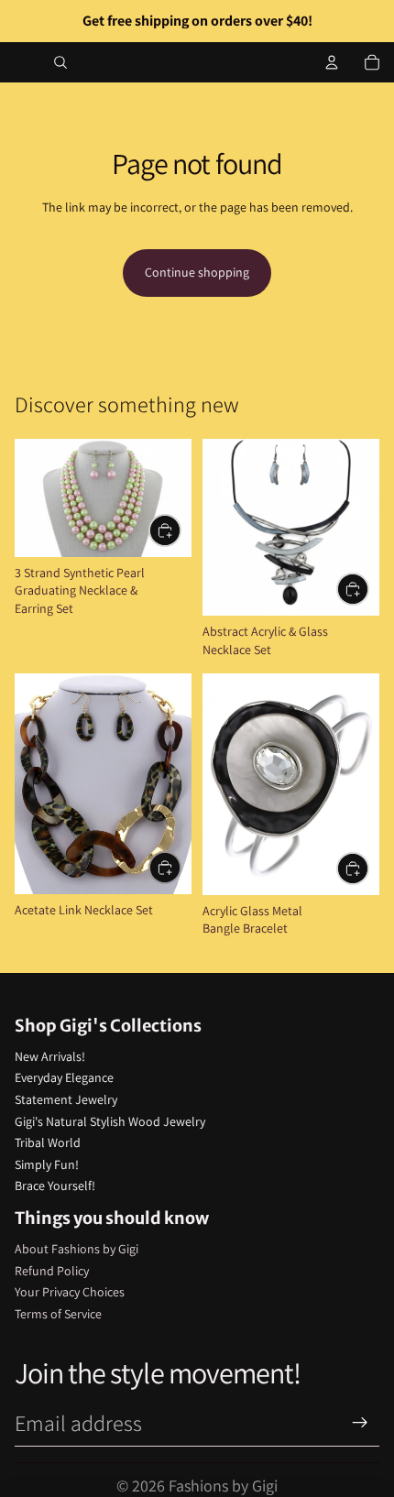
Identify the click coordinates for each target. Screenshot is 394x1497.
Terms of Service (58, 1314)
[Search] (60, 62)
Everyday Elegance (64, 1077)
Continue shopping (197, 272)
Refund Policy (52, 1270)
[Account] (332, 62)
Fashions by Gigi (223, 1485)
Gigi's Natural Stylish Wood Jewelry (110, 1121)
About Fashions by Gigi (76, 1248)
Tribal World (48, 1142)
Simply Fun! (47, 1164)
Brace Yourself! (55, 1185)
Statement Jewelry (66, 1099)
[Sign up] (360, 1423)
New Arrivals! (50, 1056)
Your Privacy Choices (70, 1292)
